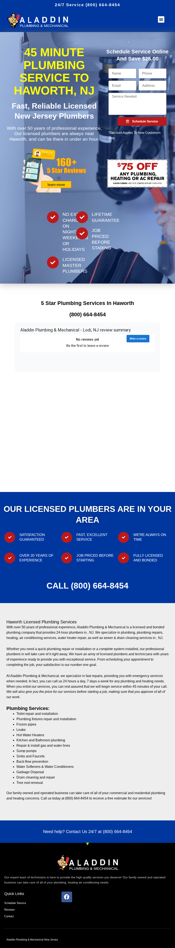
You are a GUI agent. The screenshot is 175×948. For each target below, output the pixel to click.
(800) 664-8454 (117, 831)
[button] (161, 19)
